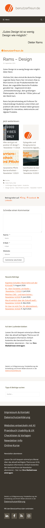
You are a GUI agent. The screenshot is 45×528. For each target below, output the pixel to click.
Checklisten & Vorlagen (17, 435)
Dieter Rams (9, 183)
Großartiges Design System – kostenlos (17, 185)
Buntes (7, 180)
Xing (23, 198)
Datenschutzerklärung (13, 371)
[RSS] (21, 516)
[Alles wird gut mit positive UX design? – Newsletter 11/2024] (12, 133)
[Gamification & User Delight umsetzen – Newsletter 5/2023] (32, 158)
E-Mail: (6, 243)
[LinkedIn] (7, 516)
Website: (6, 251)
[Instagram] (29, 516)
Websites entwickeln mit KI (19, 425)
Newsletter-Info (13, 440)
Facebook (32, 198)
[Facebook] (14, 516)
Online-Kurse (11, 445)
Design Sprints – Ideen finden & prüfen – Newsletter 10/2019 (23, 188)
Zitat (14, 183)
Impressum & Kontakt (17, 412)
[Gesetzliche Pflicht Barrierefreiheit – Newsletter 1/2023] (12, 158)
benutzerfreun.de (28, 8)
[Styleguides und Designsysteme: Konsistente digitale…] (32, 133)
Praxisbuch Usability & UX (19, 430)
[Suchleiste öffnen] (41, 19)
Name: (6, 235)
